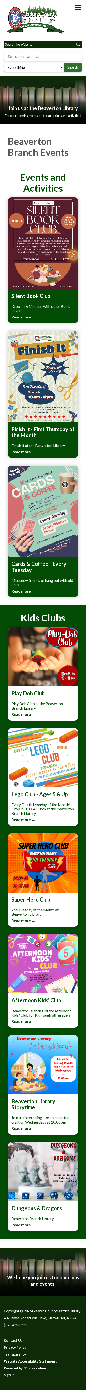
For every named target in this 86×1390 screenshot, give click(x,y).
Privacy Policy (15, 1347)
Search (72, 67)
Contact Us (13, 1340)
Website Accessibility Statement (30, 1361)
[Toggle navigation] (78, 7)
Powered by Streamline (25, 1368)
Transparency (15, 1354)
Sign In (9, 1375)
